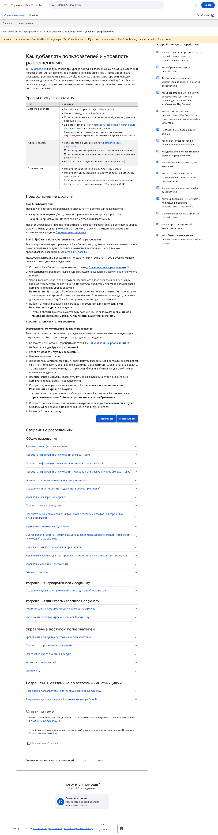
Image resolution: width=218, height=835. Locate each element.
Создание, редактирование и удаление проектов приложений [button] (63, 488)
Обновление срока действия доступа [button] (48, 654)
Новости (33, 15)
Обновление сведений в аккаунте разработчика (180, 215)
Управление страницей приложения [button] (47, 564)
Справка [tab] (7, 23)
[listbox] (107, 829)
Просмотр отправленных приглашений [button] (49, 645)
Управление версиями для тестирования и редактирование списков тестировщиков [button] (77, 555)
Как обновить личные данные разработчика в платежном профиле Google (182, 239)
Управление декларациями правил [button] (46, 497)
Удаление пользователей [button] (41, 662)
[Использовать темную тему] (121, 828)
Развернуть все (127, 418)
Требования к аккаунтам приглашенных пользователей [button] (58, 637)
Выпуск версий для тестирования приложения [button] (53, 547)
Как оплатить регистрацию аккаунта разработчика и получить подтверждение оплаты (182, 56)
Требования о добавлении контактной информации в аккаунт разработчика (181, 82)
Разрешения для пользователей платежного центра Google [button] (61, 699)
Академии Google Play (43, 721)
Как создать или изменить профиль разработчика (181, 190)
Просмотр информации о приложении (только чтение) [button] (58, 454)
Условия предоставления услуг (78, 828)
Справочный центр (14, 15)
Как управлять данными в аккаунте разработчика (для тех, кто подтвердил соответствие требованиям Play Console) (180, 98)
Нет (100, 760)
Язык (102, 824)
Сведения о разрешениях (71, 232)
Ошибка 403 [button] (33, 671)
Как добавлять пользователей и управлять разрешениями (180, 153)
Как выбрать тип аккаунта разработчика (176, 69)
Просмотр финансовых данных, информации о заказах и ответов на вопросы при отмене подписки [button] (74, 516)
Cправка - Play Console (26, 5)
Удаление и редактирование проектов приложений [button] (56, 480)
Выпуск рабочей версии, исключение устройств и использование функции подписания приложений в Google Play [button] (78, 536)
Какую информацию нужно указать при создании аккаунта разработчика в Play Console (180, 203)
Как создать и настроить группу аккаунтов (179, 164)
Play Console (35, 69)
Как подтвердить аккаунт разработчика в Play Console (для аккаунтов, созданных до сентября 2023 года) (181, 117)
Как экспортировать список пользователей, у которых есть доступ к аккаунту (179, 177)
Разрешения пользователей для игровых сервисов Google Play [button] (63, 691)
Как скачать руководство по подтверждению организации (178, 142)
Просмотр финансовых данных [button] (44, 505)
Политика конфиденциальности (47, 828)
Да (84, 760)
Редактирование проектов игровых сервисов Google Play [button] (60, 608)
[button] (6, 5)
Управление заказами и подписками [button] (47, 526)
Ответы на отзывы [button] (37, 572)
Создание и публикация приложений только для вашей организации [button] (66, 590)
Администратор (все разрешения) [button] (46, 446)
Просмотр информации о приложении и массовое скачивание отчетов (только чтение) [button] (78, 471)
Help (43, 39)
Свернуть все (106, 418)
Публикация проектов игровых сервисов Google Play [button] (57, 617)
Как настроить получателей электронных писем (177, 226)
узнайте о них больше (74, 252)
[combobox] (111, 5)
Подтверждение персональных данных (178, 131)
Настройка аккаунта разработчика (177, 44)
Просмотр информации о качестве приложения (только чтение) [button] (64, 463)
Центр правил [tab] (25, 23)
